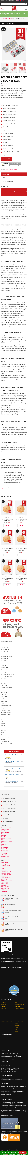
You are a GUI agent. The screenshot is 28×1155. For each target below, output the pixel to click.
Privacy (16, 1023)
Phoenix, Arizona (4, 882)
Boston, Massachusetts (6, 836)
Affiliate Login (18, 1019)
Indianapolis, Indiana (5, 854)
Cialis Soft (3, 683)
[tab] (14, 174)
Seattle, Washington (5, 888)
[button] (11, 164)
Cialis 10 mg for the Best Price (7, 674)
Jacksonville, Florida (5, 856)
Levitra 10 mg (4, 685)
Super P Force (4, 701)
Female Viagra (4, 665)
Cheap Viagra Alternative (6, 707)
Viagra (2, 716)
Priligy (2, 1043)
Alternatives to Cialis (5, 710)
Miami (2, 868)
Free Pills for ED (4, 647)
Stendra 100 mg (4, 698)
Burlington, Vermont (5, 839)
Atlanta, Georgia (4, 830)
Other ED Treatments (5, 741)
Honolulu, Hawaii (4, 851)
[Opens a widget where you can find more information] (23, 1152)
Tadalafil (17, 1039)
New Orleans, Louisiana (6, 874)
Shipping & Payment (19, 1010)
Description (5, 174)
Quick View (5, 513)
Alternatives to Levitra (6, 712)
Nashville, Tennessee (5, 873)
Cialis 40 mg (3, 678)
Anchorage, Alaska (5, 829)
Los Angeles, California (5, 865)
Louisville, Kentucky (5, 867)
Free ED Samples (4, 1016)
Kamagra (3, 723)
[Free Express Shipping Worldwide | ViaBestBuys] (14, 628)
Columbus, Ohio (4, 845)
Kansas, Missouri (4, 862)
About (16, 1002)
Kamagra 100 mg (5, 667)
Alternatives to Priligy (5, 714)
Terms (16, 1027)
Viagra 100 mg (3, 1002)
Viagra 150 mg (4, 658)
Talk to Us (17, 1025)
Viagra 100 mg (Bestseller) (7, 656)
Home (2, 18)
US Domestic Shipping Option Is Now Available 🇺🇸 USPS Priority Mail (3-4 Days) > (14, 1153)
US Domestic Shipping (5, 1017)
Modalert (3, 739)
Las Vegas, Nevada (5, 864)
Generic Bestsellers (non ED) (7, 746)
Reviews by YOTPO (8, 787)
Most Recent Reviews (19, 1004)
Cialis (2, 719)
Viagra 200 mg (4, 660)
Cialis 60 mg (3, 681)
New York (3, 876)
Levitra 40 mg (4, 690)
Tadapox (3, 703)
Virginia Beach (4, 891)
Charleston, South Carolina (6, 841)
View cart (25, 13)
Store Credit (17, 1012)
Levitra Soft (9, 18)
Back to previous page (8, 23)
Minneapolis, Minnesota (6, 871)
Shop (5, 18)
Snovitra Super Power (6, 705)
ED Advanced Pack (5, 649)
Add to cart (6, 159)
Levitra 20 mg (3, 1010)
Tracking (17, 1016)
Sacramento (3, 885)
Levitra (7, 169)
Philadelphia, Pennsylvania (6, 880)
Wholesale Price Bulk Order (6, 1021)
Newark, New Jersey (5, 877)
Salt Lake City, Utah (5, 886)
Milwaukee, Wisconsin (5, 870)
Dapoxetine (3, 734)
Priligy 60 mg (4, 696)
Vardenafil (15, 169)
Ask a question (5, 83)
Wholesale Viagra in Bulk (6, 743)
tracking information (10, 1096)
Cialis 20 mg (3, 1004)
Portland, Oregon (4, 883)
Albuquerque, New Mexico (6, 827)
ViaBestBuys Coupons (19, 1008)
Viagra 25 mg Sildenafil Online (7, 651)
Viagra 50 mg (4, 654)
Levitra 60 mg (4, 692)
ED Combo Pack (4, 1014)
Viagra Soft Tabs (4, 663)
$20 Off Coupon (4, 1019)
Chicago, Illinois (4, 844)
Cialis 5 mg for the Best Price (7, 672)
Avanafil (3, 732)
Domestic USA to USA (6, 645)
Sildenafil (3, 725)
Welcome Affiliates (19, 1017)
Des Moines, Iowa (4, 848)
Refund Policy (18, 1014)
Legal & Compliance (19, 1021)
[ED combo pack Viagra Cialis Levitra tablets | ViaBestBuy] (14, 604)
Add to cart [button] (7, 525)
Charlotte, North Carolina (6, 842)
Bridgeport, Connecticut (6, 838)
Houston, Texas (4, 853)
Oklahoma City (4, 879)
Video (3, 178)
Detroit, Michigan (4, 850)
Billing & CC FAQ (18, 1006)
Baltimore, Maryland (5, 832)
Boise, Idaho (3, 835)
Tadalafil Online (4, 728)
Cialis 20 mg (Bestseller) (6, 676)
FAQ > (23, 0)
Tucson (2, 889)
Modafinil (17, 1046)
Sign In (16, 1031)
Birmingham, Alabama (5, 833)
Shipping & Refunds (7, 181)
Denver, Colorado (4, 847)
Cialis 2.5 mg (4, 669)
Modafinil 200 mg (5, 737)
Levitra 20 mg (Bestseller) (6, 687)
